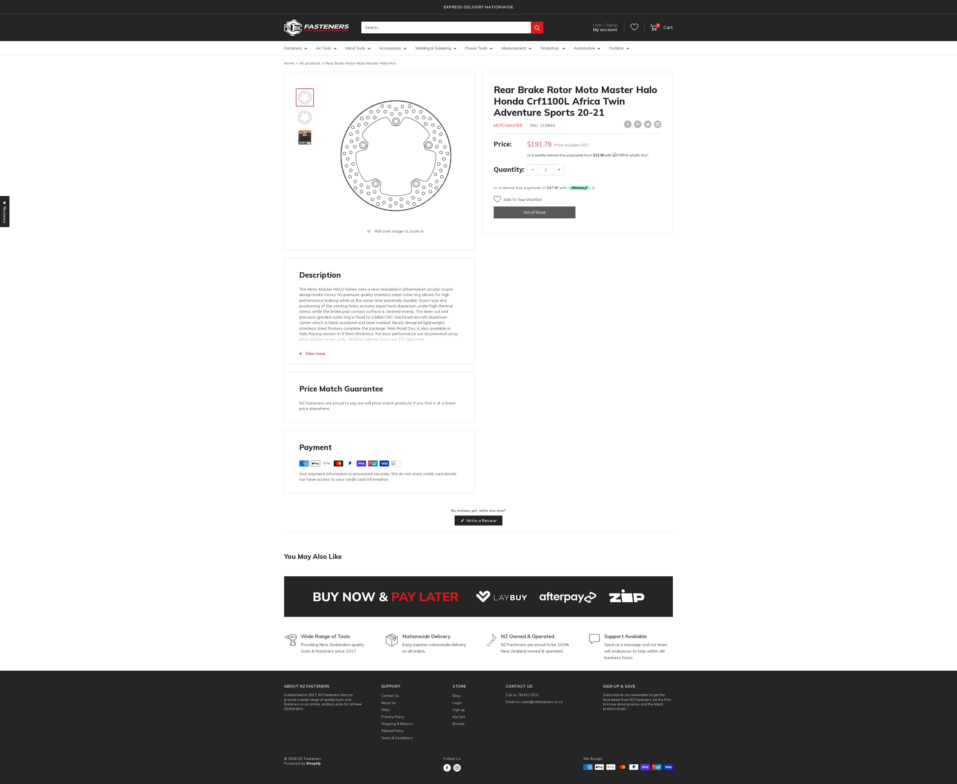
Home (289, 63)
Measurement (513, 48)
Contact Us (390, 696)
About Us (388, 703)
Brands (459, 724)
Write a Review (483, 521)
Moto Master (508, 125)
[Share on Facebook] (628, 124)
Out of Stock (535, 212)
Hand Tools (355, 48)
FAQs (385, 710)
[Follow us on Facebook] (447, 768)
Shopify (313, 763)
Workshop (550, 48)
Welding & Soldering (433, 48)
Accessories (390, 48)
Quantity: (509, 169)
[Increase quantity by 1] (559, 169)
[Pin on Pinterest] (637, 124)
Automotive (584, 48)
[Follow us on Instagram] (457, 768)
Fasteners (293, 48)
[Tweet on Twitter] (647, 124)
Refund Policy (392, 731)
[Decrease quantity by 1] (532, 169)
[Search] (537, 28)
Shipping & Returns (397, 724)
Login (457, 703)
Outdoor (616, 48)
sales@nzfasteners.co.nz (542, 702)
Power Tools (476, 48)
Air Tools (323, 48)
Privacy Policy (392, 717)
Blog (456, 696)
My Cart (459, 717)
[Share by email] (657, 124)
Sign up (459, 710)
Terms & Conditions (397, 738)
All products (310, 63)
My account (605, 29)
